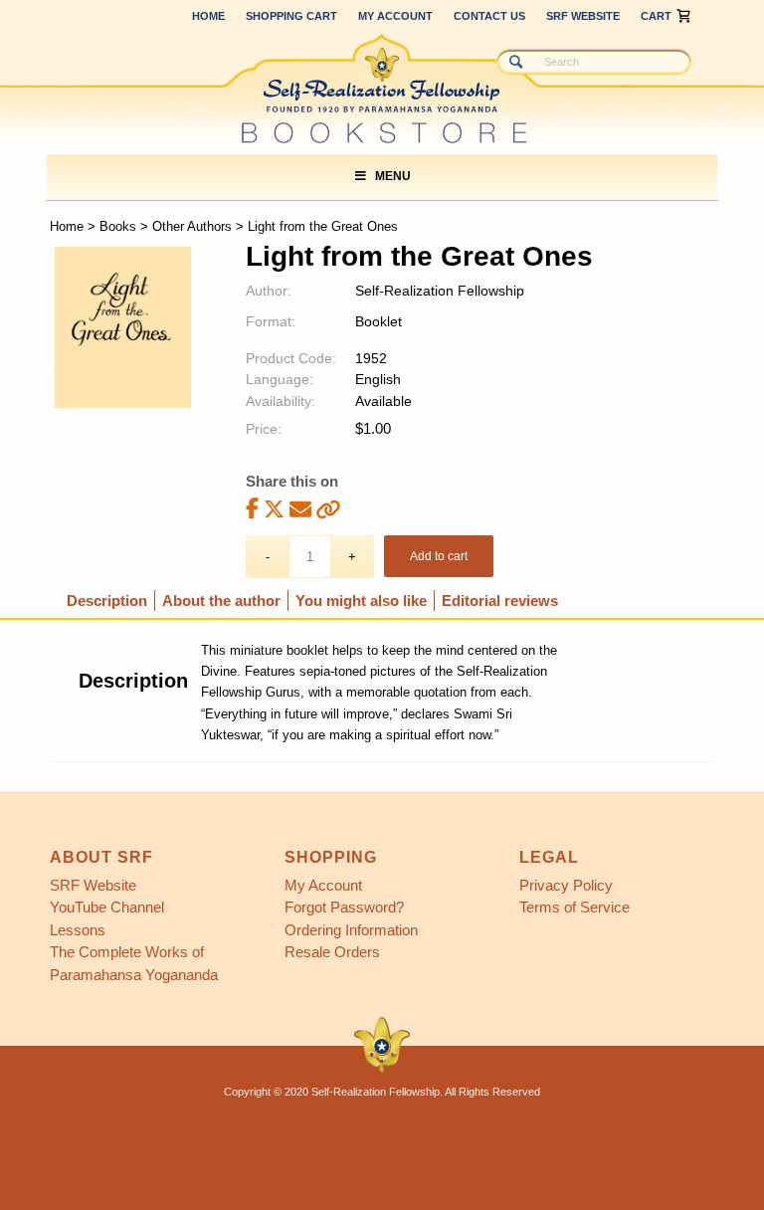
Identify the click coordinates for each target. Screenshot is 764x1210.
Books (117, 226)
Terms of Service (574, 907)
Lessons (77, 929)
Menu (393, 176)
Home (208, 16)
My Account (395, 16)
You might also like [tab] (361, 600)
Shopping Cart (291, 16)
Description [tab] (107, 600)
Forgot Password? (344, 907)
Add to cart (439, 556)
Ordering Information (351, 929)
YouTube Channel (107, 907)
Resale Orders (332, 951)
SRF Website (583, 16)
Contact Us (489, 16)
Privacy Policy (566, 885)
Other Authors (192, 226)
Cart (656, 16)
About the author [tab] (221, 600)
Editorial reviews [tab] (500, 600)
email (300, 509)
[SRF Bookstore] (382, 88)
